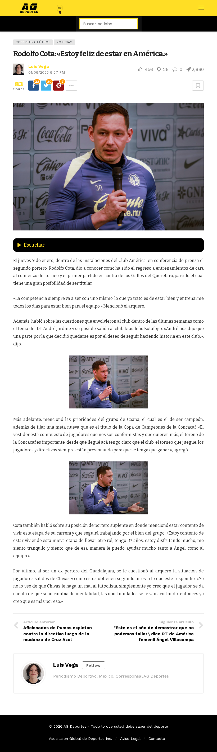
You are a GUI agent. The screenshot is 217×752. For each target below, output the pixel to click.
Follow (93, 665)
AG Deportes (75, 726)
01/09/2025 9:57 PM (46, 72)
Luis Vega (38, 66)
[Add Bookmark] (198, 86)
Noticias (64, 42)
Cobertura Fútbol (33, 42)
